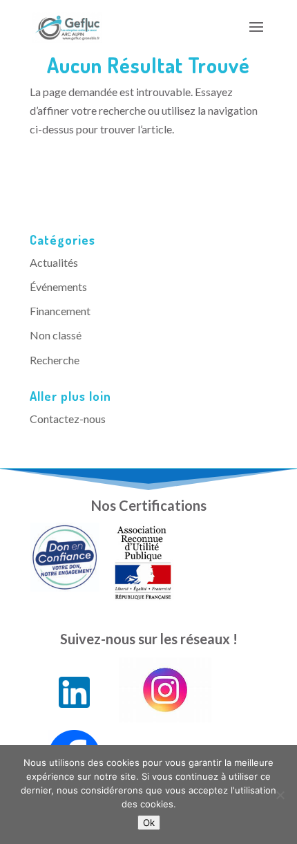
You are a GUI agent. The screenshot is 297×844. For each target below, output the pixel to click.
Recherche (54, 359)
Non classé (56, 334)
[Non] (280, 795)
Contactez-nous (68, 418)
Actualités (54, 262)
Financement (60, 310)
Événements (58, 286)
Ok (149, 822)
